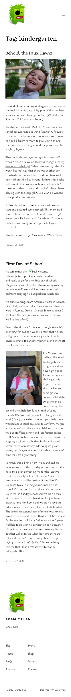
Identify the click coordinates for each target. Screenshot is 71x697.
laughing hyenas (14, 149)
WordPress (60, 689)
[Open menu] (63, 14)
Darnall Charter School (38, 310)
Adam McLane (19, 619)
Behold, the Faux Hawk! (28, 52)
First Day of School (24, 263)
